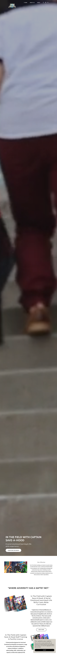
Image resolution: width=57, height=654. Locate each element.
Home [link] (25, 2)
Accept (44, 650)
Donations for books (13, 550)
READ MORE (41, 629)
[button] (38, 2)
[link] (12, 2)
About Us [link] (32, 2)
